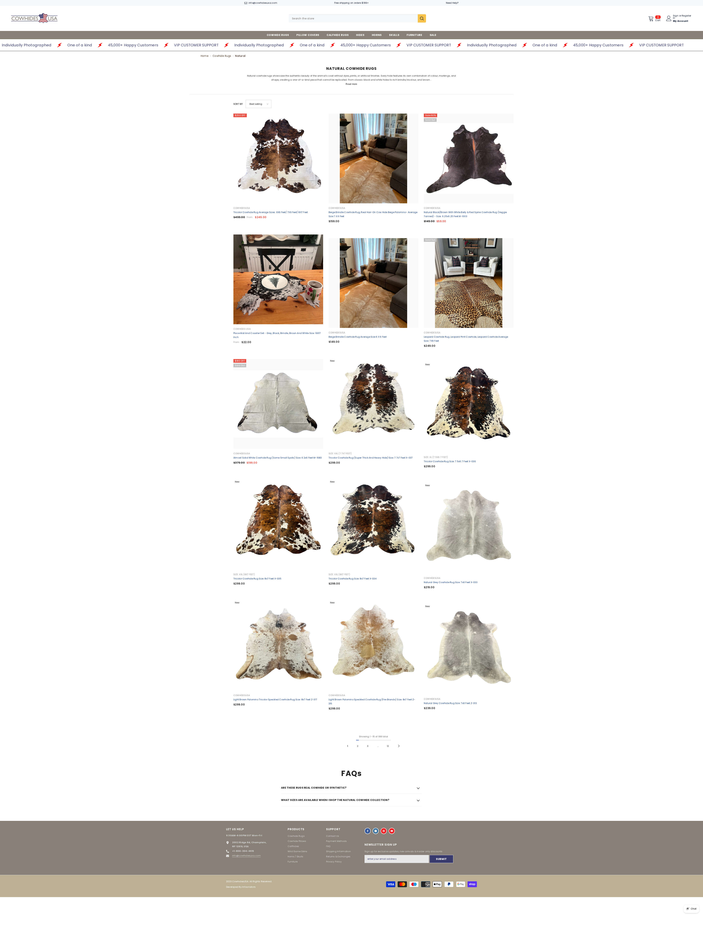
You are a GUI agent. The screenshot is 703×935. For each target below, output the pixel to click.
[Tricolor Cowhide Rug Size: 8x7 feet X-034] (373, 525)
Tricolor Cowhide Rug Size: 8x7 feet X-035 (257, 578)
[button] (258, 104)
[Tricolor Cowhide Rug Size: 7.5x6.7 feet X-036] (469, 407)
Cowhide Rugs (222, 56)
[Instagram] (376, 831)
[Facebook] (367, 831)
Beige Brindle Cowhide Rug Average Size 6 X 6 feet (358, 336)
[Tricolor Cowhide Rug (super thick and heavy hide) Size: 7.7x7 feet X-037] (373, 404)
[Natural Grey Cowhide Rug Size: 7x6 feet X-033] (469, 528)
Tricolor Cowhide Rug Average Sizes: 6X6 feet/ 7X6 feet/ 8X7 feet (270, 212)
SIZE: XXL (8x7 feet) (244, 574)
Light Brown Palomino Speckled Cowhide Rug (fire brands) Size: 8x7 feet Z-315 (372, 701)
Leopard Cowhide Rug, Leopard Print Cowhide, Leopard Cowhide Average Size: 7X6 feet (466, 338)
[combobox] (353, 18)
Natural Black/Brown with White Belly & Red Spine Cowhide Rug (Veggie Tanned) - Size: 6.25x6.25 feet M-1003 (465, 214)
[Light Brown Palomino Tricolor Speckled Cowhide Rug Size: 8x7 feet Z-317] (278, 646)
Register (686, 16)
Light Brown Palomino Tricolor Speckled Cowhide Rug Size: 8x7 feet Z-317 (275, 699)
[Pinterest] (384, 831)
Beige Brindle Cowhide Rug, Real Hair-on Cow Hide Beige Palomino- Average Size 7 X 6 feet (373, 214)
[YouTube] (392, 831)
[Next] (399, 746)
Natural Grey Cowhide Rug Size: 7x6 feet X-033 (450, 582)
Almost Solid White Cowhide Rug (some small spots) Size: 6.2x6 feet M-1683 (277, 457)
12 (388, 746)
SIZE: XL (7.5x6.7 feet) (436, 457)
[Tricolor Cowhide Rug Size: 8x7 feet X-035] (278, 525)
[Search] (357, 18)
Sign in (675, 17)
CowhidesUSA (241, 208)
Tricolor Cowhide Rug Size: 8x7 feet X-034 (353, 578)
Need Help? (452, 2)
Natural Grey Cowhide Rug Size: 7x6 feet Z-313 (450, 703)
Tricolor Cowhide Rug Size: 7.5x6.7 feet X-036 (450, 461)
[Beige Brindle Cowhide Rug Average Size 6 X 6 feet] (373, 283)
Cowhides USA (242, 328)
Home (205, 56)
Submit (441, 859)
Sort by (238, 104)
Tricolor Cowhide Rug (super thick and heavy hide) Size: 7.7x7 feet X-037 (371, 457)
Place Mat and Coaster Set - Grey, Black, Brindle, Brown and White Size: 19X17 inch (277, 335)
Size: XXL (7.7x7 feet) (340, 453)
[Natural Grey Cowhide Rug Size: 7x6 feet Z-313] (469, 649)
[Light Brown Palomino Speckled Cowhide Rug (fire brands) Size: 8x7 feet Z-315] (373, 646)
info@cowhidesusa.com (263, 2)
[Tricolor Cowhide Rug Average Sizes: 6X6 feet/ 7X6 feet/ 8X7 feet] (278, 158)
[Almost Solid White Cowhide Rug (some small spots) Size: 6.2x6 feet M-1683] (278, 404)
